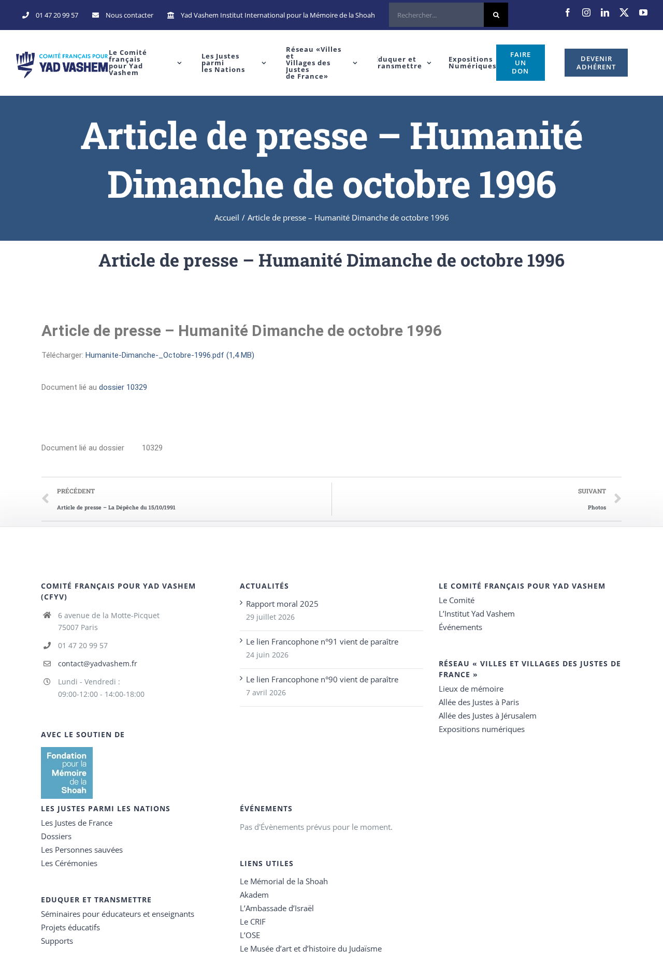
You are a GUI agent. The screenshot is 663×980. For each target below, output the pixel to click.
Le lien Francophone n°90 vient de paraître (322, 679)
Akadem (254, 894)
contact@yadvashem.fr (97, 663)
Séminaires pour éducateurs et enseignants (117, 914)
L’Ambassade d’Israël (277, 908)
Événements (460, 627)
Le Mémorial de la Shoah (284, 881)
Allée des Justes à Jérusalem (488, 715)
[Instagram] (586, 12)
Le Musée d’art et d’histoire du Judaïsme (311, 948)
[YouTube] (643, 12)
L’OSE (250, 935)
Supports (57, 940)
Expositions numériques (482, 729)
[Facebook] (568, 12)
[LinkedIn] (605, 12)
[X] (624, 12)
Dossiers (56, 836)
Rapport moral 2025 (282, 603)
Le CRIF (253, 921)
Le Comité (456, 600)
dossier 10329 (123, 387)
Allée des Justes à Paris (479, 702)
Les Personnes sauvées (82, 849)
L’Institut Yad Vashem (477, 613)
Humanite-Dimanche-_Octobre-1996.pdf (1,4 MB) (169, 355)
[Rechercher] (448, 15)
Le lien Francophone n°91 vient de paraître (322, 641)
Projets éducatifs (70, 927)
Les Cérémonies (69, 863)
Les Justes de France (76, 822)
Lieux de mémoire (471, 688)
